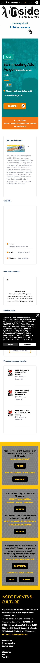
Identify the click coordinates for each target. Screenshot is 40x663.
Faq (3, 654)
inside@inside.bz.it (20, 634)
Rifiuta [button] (10, 344)
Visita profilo (18, 350)
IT (25, 2)
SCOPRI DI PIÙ (20, 566)
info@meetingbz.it (14, 95)
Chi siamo (6, 652)
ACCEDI (20, 466)
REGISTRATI (20, 479)
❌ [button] (38, 315)
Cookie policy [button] (19, 339)
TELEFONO (26, 579)
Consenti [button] (27, 344)
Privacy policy (8, 643)
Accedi (10, 2)
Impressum (7, 640)
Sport (8, 57)
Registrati (19, 2)
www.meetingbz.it (24, 258)
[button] (3, 2)
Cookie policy (8, 646)
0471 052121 (6, 634)
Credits (5, 657)
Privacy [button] (29, 339)
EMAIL (11, 579)
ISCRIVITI (20, 509)
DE (31, 2)
